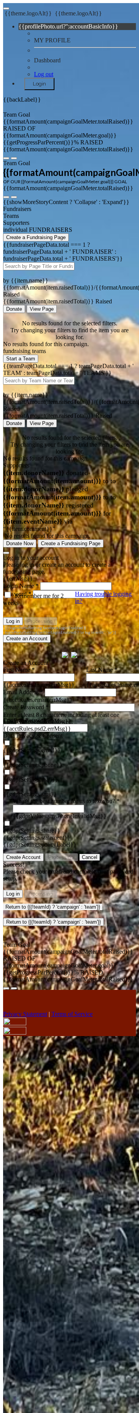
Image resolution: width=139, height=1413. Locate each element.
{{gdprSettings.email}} (32, 750)
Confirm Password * (28, 720)
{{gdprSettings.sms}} (30, 794)
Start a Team (20, 359)
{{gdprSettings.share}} (31, 830)
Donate (14, 309)
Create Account (23, 857)
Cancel (89, 857)
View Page (42, 309)
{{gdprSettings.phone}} (33, 765)
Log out (43, 74)
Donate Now (19, 543)
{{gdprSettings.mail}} (30, 779)
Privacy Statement (25, 1014)
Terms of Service (72, 1014)
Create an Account (26, 638)
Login (39, 83)
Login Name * (21, 586)
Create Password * (26, 707)
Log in (13, 621)
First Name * (19, 669)
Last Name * (101, 669)
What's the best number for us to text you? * (66, 801)
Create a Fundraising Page (36, 237)
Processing (40, 621)
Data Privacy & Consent (33, 735)
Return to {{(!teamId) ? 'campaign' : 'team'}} (52, 907)
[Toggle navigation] (6, 8)
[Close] (6, 553)
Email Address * (23, 692)
